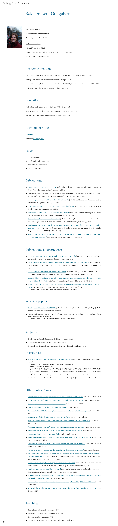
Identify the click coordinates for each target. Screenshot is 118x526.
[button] (4, 522)
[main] (59, 13)
